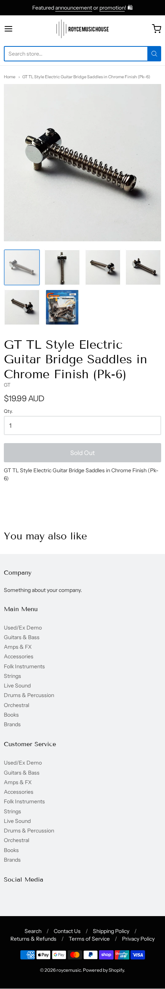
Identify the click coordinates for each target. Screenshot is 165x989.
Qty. (8, 411)
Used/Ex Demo (23, 627)
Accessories (18, 656)
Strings (12, 676)
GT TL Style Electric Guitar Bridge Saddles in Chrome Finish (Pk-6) (86, 76)
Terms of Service (89, 938)
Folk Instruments (24, 666)
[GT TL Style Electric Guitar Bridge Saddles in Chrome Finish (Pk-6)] (22, 267)
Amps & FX (18, 646)
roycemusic (68, 970)
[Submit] (154, 53)
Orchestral (16, 705)
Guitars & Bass (22, 637)
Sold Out (82, 453)
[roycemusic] (82, 28)
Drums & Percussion (29, 695)
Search (33, 931)
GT (7, 385)
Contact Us (67, 931)
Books (11, 714)
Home (9, 76)
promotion (112, 7)
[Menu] (19, 28)
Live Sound (17, 685)
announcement (73, 7)
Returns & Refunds (33, 938)
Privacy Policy (138, 938)
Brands (12, 724)
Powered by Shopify (103, 970)
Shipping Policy (111, 931)
